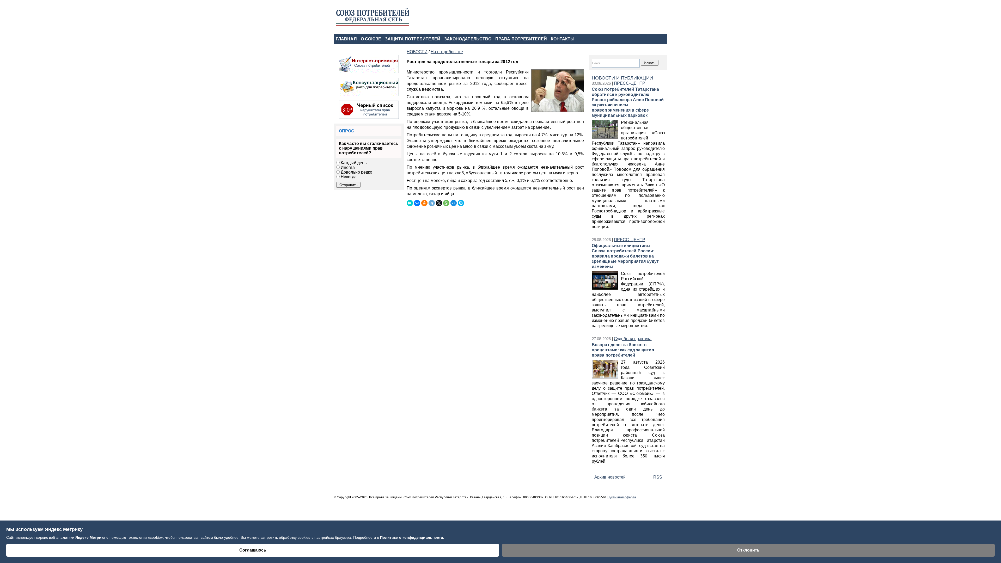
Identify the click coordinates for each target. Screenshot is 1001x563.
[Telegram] (432, 203)
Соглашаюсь (252, 550)
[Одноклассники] (424, 203)
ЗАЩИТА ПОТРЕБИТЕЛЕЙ (412, 39)
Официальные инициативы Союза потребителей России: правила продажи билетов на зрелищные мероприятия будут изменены (625, 256)
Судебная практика (632, 338)
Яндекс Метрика (90, 537)
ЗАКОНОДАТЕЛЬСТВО (467, 39)
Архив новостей (610, 477)
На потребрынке (447, 52)
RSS (657, 477)
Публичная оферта (621, 497)
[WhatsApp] (446, 203)
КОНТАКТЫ (563, 39)
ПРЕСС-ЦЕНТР (629, 83)
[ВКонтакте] (417, 203)
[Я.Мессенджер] (410, 203)
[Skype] (461, 203)
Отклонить (748, 550)
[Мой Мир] (453, 203)
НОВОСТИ (417, 52)
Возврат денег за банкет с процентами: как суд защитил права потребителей (623, 349)
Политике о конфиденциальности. (412, 537)
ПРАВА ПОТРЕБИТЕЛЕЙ (521, 39)
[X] (439, 203)
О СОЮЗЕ (371, 39)
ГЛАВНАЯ (346, 39)
